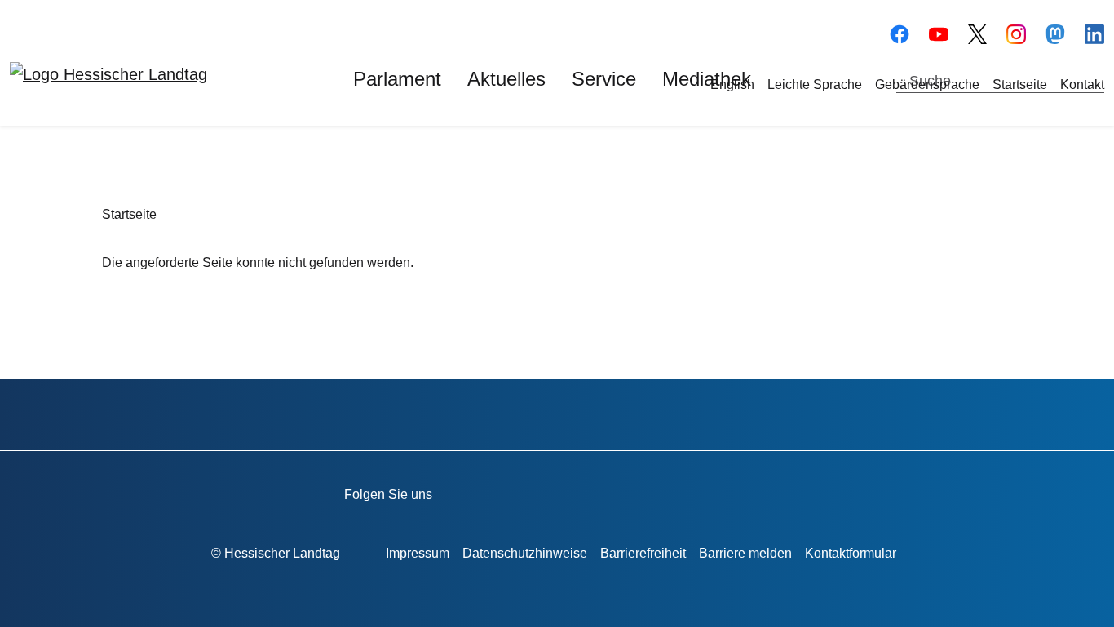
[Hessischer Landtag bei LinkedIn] (756, 491)
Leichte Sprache (814, 84)
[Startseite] (108, 73)
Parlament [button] (397, 79)
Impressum (417, 553)
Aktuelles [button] (506, 79)
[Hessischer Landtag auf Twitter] (616, 491)
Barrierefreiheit (643, 553)
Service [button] (604, 79)
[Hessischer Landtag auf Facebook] (524, 491)
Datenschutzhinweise (524, 553)
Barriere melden (745, 553)
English (732, 84)
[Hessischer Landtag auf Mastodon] (1055, 32)
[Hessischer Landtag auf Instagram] (663, 491)
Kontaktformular (850, 553)
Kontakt (1082, 84)
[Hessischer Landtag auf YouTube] (938, 32)
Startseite (1019, 84)
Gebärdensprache (927, 84)
